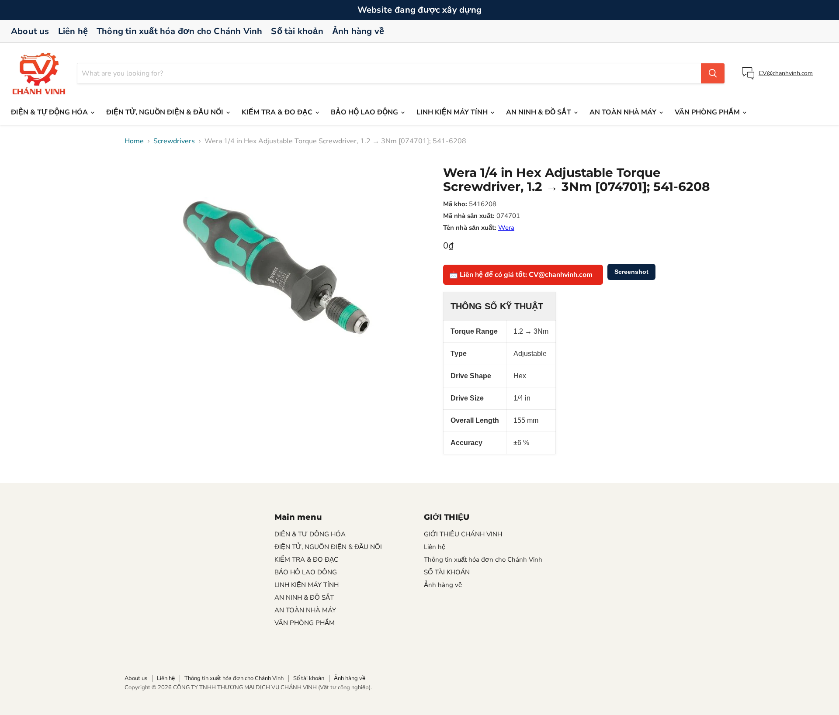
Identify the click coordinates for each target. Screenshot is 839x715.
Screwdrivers (174, 141)
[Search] (713, 73)
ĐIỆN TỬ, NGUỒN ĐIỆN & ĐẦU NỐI (165, 112)
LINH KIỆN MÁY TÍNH (452, 112)
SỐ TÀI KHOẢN (447, 572)
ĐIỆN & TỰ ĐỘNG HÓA (50, 112)
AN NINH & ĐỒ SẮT (539, 112)
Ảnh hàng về (358, 31)
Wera (506, 227)
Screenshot (631, 271)
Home (134, 141)
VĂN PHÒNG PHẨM (708, 112)
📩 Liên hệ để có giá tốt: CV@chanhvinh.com (521, 275)
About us (30, 31)
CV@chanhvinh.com (786, 73)
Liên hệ (73, 31)
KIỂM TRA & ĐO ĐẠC (278, 112)
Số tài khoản (297, 31)
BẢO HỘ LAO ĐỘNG (365, 112)
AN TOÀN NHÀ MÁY (623, 112)
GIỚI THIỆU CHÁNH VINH (463, 534)
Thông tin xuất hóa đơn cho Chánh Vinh (179, 31)
